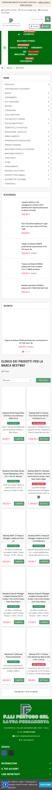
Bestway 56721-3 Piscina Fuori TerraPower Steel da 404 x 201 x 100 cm (39, 657)
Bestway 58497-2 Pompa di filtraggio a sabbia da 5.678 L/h (13, 538)
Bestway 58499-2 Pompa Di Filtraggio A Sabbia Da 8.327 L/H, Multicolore (38, 538)
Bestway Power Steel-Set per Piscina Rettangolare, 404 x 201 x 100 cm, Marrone (13, 473)
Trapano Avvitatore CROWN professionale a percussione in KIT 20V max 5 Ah (34, 246)
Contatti (6, 13)
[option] (26, 329)
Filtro (44, 380)
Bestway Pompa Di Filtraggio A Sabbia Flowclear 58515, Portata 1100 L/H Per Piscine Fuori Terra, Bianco (13, 598)
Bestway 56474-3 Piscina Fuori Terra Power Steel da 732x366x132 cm (38, 415)
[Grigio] (38, 497)
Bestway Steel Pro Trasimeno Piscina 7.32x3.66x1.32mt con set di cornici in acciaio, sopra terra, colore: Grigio (38, 475)
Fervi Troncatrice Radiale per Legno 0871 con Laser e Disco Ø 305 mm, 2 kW (34, 226)
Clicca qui (11, 787)
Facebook (4, 753)
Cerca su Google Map (27, 10)
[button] (5, 784)
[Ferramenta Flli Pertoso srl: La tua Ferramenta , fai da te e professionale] (11, 22)
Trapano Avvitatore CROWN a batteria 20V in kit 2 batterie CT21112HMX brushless (32, 266)
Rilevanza (6, 380)
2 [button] (26, 352)
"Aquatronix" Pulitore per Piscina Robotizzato (13, 655)
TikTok (11, 753)
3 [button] (29, 352)
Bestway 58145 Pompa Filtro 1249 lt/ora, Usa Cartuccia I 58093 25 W (13, 415)
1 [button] (23, 352)
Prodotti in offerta (9, 10)
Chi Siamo (44, 10)
